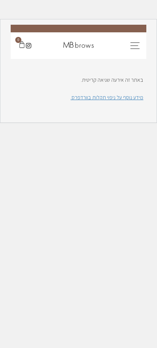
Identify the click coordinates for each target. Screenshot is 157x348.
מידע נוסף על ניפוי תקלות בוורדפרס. (106, 97)
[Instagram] (29, 46)
